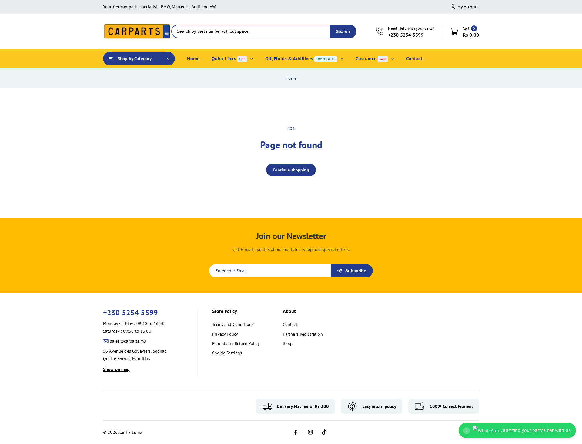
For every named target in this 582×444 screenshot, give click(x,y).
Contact (290, 324)
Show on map (116, 369)
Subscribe (355, 270)
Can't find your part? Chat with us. (518, 430)
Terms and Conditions (232, 324)
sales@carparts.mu (128, 341)
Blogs (288, 343)
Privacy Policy (225, 334)
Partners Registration (303, 334)
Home (291, 78)
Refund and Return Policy (236, 343)
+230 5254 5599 (130, 312)
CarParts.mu (130, 432)
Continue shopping (291, 170)
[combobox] (250, 31)
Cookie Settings (227, 353)
